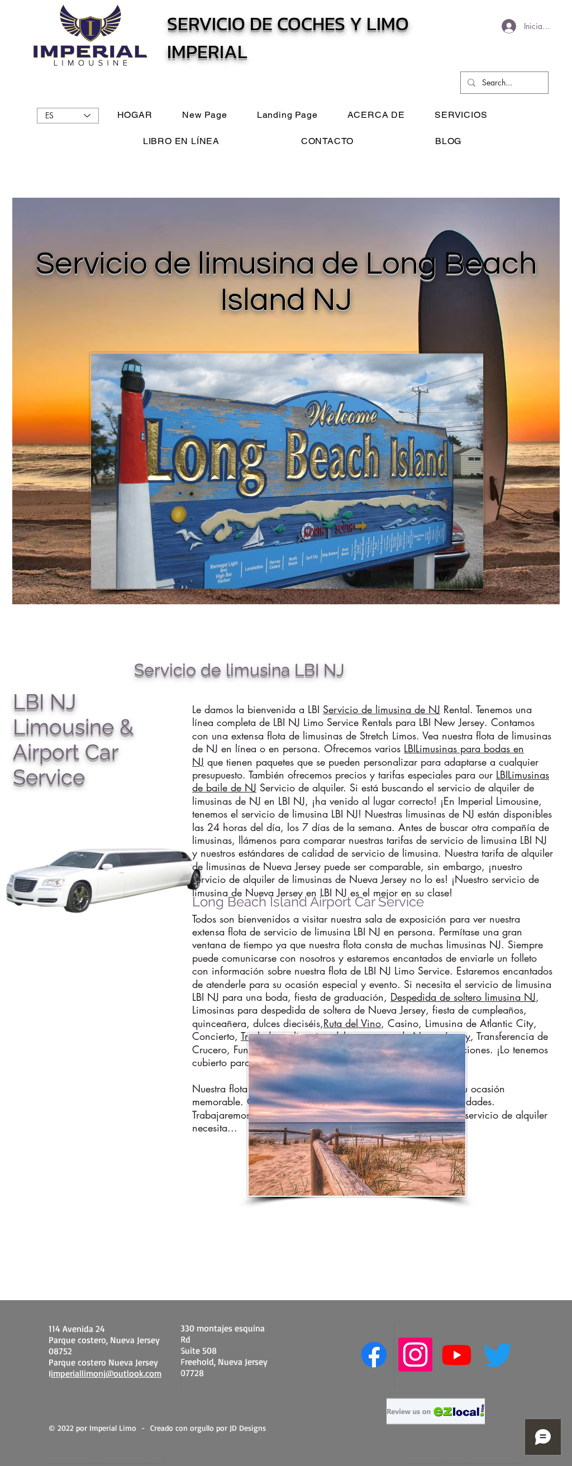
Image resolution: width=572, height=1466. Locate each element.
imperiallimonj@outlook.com (106, 1373)
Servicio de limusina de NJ (381, 709)
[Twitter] (498, 1355)
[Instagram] (415, 1355)
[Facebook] (374, 1355)
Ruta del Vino (352, 1023)
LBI (410, 748)
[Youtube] (457, 1355)
